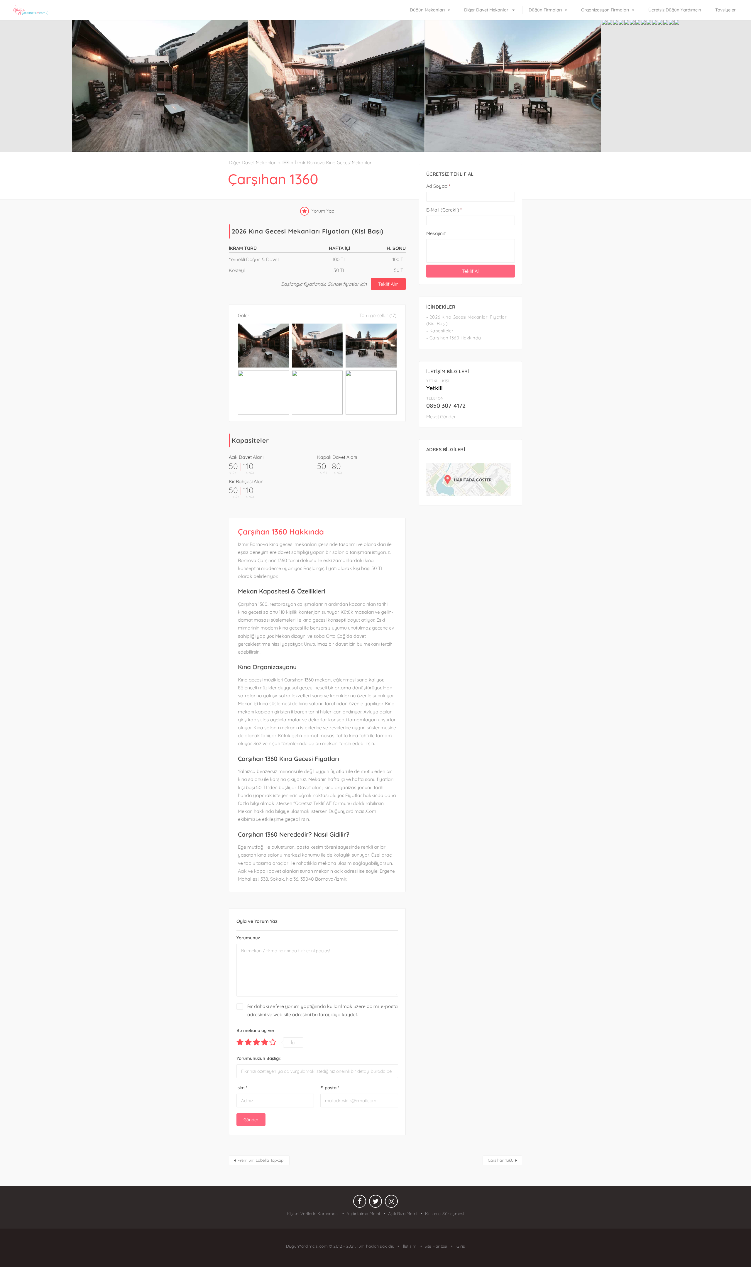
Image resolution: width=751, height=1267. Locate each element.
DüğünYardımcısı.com (307, 1246)
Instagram (391, 1202)
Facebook (360, 1202)
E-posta (329, 1087)
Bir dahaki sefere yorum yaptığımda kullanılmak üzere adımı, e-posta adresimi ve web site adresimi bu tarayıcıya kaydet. (322, 1010)
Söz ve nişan (266, 743)
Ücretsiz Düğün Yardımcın (674, 10)
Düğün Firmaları (545, 10)
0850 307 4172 (446, 405)
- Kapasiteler (440, 331)
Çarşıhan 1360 (500, 1160)
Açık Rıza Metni (402, 1213)
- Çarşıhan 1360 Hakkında (453, 338)
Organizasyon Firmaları (605, 10)
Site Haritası (435, 1246)
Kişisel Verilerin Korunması (313, 1213)
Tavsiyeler (725, 10)
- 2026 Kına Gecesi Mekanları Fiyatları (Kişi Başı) (467, 320)
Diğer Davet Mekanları (486, 10)
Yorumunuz (248, 937)
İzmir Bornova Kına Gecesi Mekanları (334, 162)
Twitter (375, 1202)
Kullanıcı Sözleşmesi (444, 1213)
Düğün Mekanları (427, 10)
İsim (241, 1087)
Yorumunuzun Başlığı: (258, 1058)
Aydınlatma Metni (363, 1213)
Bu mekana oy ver (255, 1030)
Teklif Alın (388, 284)
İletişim (409, 1246)
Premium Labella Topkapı (261, 1160)
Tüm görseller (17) (378, 315)
